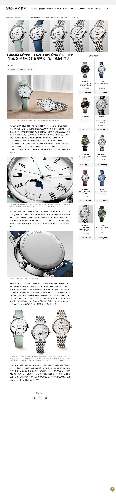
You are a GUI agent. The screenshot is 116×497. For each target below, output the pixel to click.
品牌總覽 (82, 9)
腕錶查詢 (90, 9)
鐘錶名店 (98, 9)
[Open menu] (112, 489)
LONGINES (21, 70)
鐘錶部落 (50, 9)
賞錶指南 (42, 9)
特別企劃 (66, 9)
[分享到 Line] (46, 398)
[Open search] (108, 9)
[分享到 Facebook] (34, 398)
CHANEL (74, 9)
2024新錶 (11, 70)
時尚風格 (58, 9)
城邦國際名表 (9, 17)
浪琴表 (30, 70)
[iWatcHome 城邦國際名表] (16, 9)
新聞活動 (34, 9)
